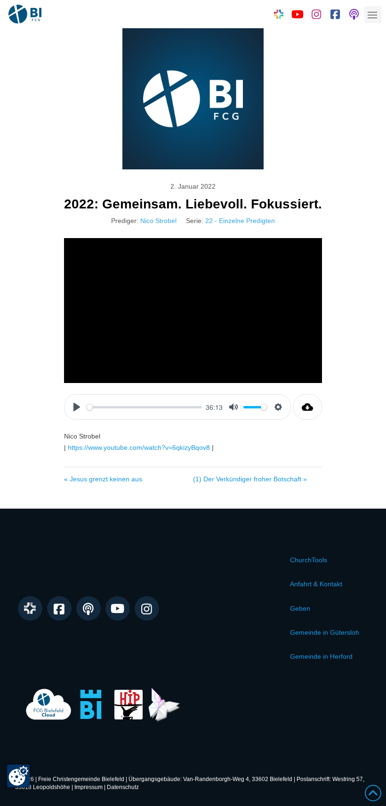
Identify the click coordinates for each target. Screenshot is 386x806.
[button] (372, 14)
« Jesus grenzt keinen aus (103, 479)
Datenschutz (123, 787)
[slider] (144, 407)
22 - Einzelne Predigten (240, 220)
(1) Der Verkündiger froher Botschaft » (250, 479)
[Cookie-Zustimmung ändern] (18, 776)
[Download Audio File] (307, 407)
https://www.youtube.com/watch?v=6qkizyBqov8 (139, 447)
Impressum (88, 787)
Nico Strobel (158, 220)
